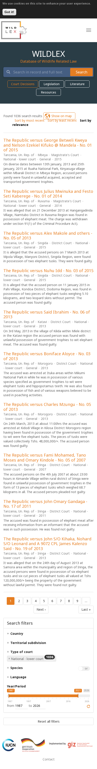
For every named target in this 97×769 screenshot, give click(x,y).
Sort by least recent (62, 120)
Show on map (61, 116)
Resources (48, 92)
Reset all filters (49, 721)
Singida (43, 243)
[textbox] (25, 634)
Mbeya (43, 155)
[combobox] (32, 660)
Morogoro (45, 363)
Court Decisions (23, 84)
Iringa (42, 465)
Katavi (42, 322)
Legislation (52, 84)
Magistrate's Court (65, 155)
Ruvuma (44, 201)
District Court (62, 243)
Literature (77, 84)
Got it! (9, 12)
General (45, 159)
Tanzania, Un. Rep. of (18, 155)
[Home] (14, 30)
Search (81, 72)
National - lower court (19, 159)
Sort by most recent (29, 120)
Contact (49, 759)
